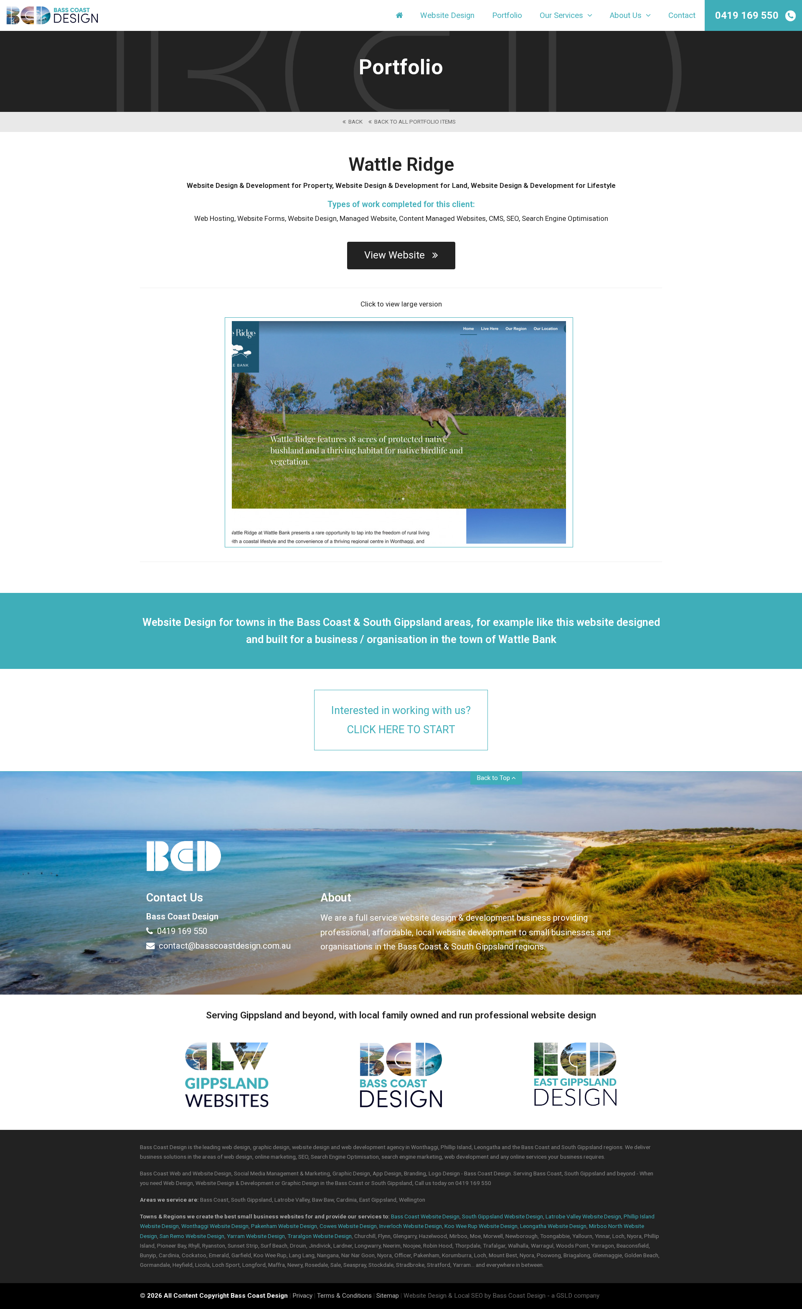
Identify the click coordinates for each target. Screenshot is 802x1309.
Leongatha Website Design (553, 1226)
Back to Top (494, 778)
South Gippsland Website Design (502, 1216)
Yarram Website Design (256, 1236)
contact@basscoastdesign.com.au (223, 946)
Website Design (447, 15)
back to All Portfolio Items (414, 121)
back (354, 121)
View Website (398, 255)
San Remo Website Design (192, 1236)
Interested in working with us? (401, 720)
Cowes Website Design (348, 1226)
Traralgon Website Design (319, 1236)
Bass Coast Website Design (425, 1216)
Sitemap (387, 1295)
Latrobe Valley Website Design (583, 1216)
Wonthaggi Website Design (215, 1226)
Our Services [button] (561, 15)
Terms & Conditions (344, 1295)
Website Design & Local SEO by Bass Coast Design (475, 1295)
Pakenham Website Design (284, 1226)
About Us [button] (626, 15)
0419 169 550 (747, 15)
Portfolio (507, 15)
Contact (681, 15)
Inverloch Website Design (410, 1226)
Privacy (302, 1295)
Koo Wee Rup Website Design (481, 1226)
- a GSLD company (573, 1295)
